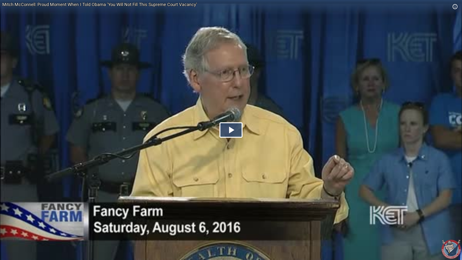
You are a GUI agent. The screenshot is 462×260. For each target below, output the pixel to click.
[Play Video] (231, 130)
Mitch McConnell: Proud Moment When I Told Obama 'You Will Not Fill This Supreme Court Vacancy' (99, 4)
